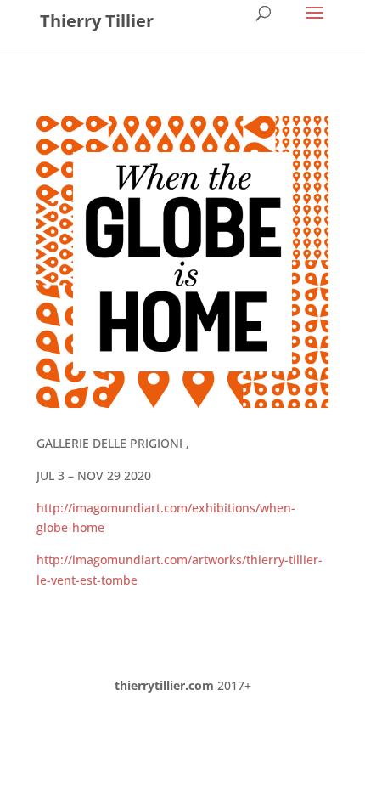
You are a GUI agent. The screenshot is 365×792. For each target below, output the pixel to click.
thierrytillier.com (164, 685)
